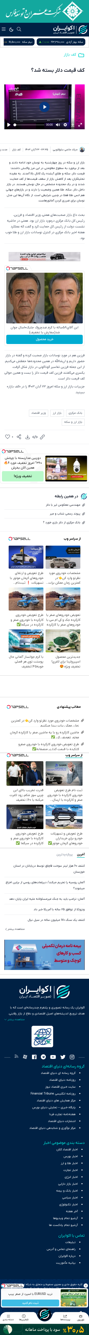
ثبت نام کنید (30, 1303)
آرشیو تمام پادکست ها (63, 1225)
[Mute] (55, 478)
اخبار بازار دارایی (68, 1184)
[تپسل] (8, 268)
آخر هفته (72, 1211)
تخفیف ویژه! (23, 476)
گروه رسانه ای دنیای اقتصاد (58, 1073)
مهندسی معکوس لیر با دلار (63, 505)
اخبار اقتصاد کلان (67, 1150)
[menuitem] (27, 437)
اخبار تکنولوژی (68, 1205)
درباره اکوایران (67, 1256)
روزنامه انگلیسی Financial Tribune (53, 1094)
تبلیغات (70, 1242)
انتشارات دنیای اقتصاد (62, 1121)
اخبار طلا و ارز (69, 1163)
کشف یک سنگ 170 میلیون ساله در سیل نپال (56, 920)
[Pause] (49, 478)
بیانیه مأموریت (66, 1263)
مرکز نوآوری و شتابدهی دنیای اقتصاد (52, 1128)
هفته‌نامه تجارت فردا (62, 1114)
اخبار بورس (71, 1156)
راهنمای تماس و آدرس (61, 1249)
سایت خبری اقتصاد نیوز (60, 1087)
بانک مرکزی (75, 413)
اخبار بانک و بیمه (67, 1191)
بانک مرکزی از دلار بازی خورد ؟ (61, 523)
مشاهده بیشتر (16, 929)
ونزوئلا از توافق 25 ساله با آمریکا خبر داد (59, 909)
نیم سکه (78, 42)
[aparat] (25, 1057)
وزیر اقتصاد (38, 413)
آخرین (81, 854)
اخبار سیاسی (70, 1198)
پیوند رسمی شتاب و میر (65, 514)
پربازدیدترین (64, 854)
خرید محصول (44, 339)
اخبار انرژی (71, 1177)
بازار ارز (57, 413)
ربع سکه (39, 42)
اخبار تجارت (71, 1170)
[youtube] (53, 1057)
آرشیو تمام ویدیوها (65, 1218)
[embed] (35, 437)
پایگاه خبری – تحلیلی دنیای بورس (54, 1107)
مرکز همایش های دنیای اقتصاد (56, 1101)
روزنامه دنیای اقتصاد (62, 1080)
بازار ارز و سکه (73, 422)
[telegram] (43, 1057)
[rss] (16, 1057)
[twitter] (62, 1057)
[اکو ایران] (70, 29)
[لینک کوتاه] (42, 437)
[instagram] (72, 1057)
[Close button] (86, 1285)
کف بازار (70, 54)
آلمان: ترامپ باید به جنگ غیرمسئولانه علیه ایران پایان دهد (47, 899)
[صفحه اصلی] (44, 1314)
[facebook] (34, 1057)
